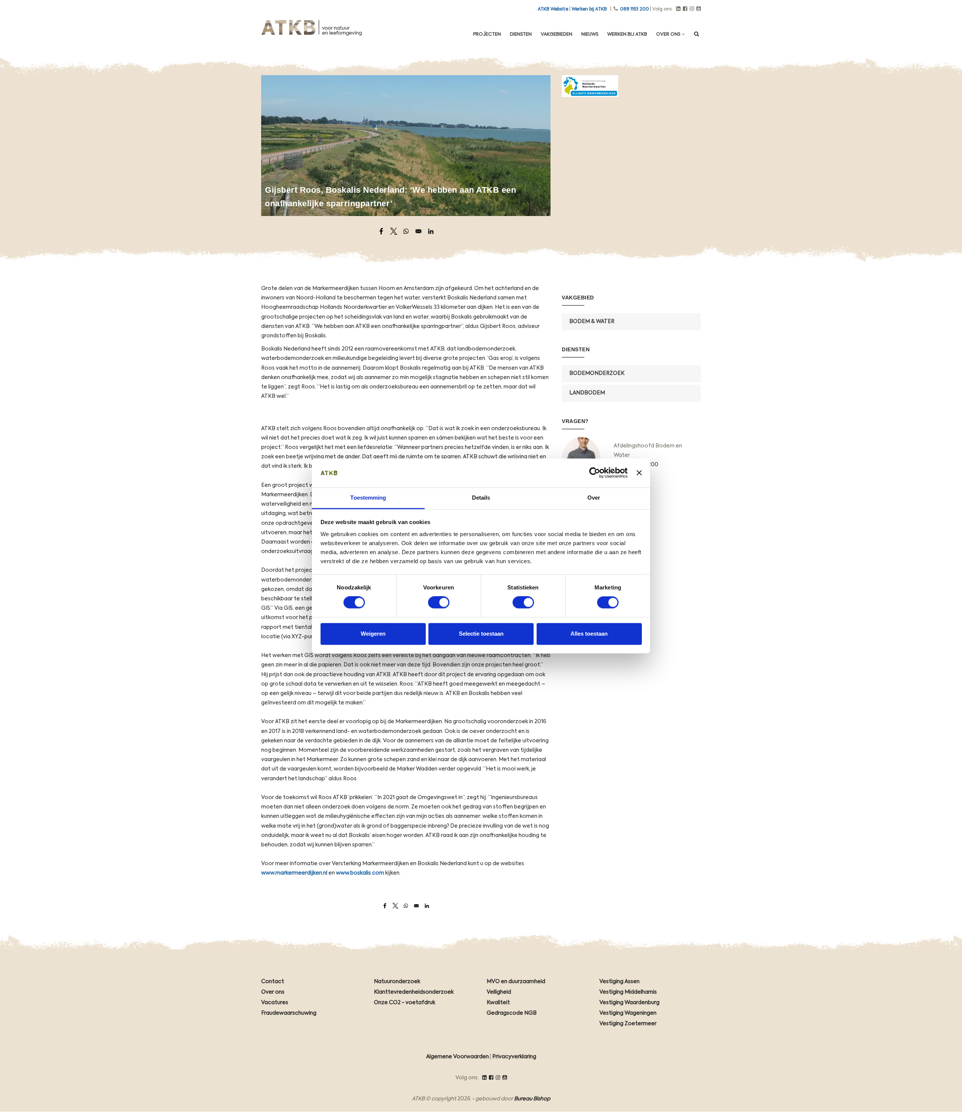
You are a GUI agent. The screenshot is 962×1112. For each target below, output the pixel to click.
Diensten (521, 34)
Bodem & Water (591, 321)
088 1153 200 (634, 9)
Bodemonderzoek (597, 373)
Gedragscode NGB (512, 1013)
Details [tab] (481, 497)
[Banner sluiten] (639, 473)
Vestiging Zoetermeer (627, 1023)
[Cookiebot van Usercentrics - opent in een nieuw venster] (595, 473)
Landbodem (587, 393)
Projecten (487, 34)
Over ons (668, 34)
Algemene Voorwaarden (457, 1056)
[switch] (438, 603)
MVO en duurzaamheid (516, 981)
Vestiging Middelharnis (628, 992)
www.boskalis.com (360, 873)
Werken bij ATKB (589, 9)
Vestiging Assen (619, 981)
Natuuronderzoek (397, 981)
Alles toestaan (589, 633)
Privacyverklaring (514, 1056)
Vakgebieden (556, 34)
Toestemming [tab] (368, 497)
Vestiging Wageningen (627, 1013)
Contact (272, 981)
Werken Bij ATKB (627, 34)
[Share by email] (418, 231)
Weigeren (373, 633)
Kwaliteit (498, 1002)
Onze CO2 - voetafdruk (404, 1002)
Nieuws (589, 34)
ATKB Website (553, 9)
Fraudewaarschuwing (288, 1013)
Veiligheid (499, 992)
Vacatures (274, 1002)
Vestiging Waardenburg (629, 1002)
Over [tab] (593, 497)
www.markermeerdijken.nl (294, 873)
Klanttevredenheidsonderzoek (414, 992)
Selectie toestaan (481, 633)
